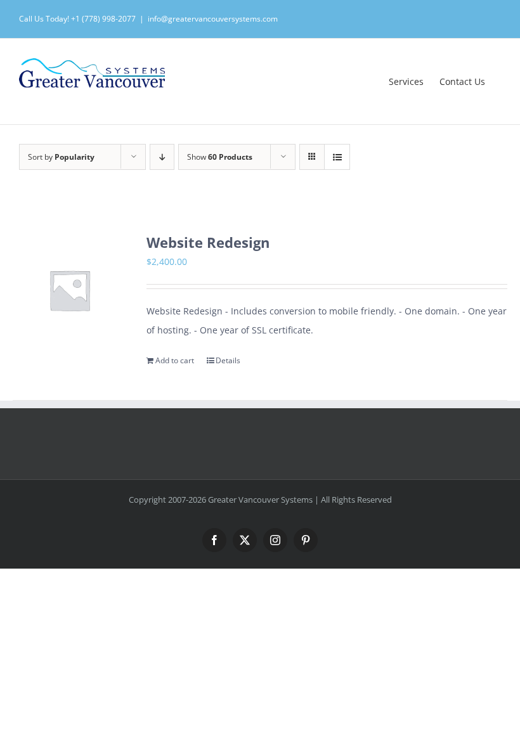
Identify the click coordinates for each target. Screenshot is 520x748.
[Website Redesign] (69, 290)
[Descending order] (162, 157)
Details (228, 360)
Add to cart (174, 360)
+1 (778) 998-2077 (103, 18)
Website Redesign (208, 242)
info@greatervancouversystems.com (213, 18)
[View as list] (337, 157)
